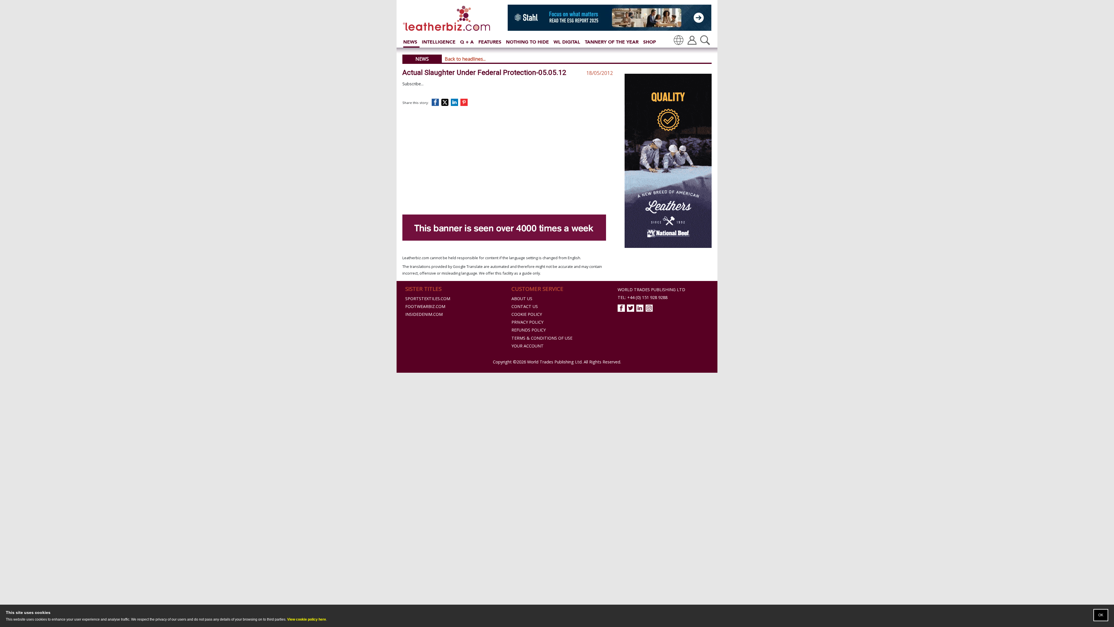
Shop (649, 42)
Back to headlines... (465, 59)
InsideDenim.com (424, 314)
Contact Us (524, 306)
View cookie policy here (306, 619)
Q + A (467, 42)
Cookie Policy (526, 314)
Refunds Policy (528, 330)
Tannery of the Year (612, 42)
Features (489, 42)
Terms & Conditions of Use (541, 338)
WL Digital (567, 42)
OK (1100, 615)
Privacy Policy (527, 322)
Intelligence (438, 42)
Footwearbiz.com (425, 306)
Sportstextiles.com (427, 298)
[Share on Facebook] (437, 102)
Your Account (527, 346)
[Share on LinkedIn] (455, 102)
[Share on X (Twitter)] (446, 102)
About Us (521, 298)
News (410, 42)
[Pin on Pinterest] (465, 102)
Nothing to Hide (527, 42)
